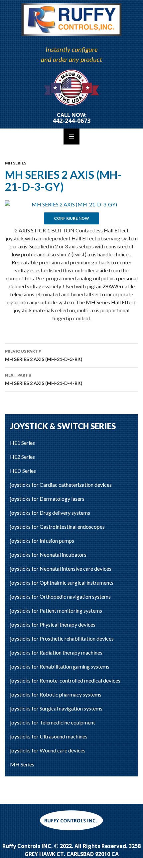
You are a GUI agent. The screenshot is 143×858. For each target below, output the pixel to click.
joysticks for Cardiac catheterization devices (61, 484)
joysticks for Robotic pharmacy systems (55, 694)
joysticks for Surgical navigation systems (56, 708)
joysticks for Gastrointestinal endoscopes (57, 526)
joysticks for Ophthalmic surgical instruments (61, 582)
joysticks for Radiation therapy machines (56, 652)
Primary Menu (71, 136)
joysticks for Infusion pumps (42, 540)
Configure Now (71, 218)
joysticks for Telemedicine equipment (52, 722)
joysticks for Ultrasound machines (48, 736)
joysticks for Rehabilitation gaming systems (59, 666)
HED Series (23, 470)
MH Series (15, 162)
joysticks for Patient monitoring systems (56, 610)
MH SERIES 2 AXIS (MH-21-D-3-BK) (43, 355)
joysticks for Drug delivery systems (50, 512)
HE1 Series (22, 442)
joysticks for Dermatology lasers (47, 498)
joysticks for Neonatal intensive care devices (60, 568)
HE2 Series (22, 456)
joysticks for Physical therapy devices (52, 624)
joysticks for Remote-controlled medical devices (65, 680)
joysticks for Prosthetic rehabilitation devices (62, 638)
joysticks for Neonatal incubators (48, 554)
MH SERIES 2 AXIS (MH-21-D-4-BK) (43, 379)
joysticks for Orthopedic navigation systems (60, 596)
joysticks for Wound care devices (47, 750)
